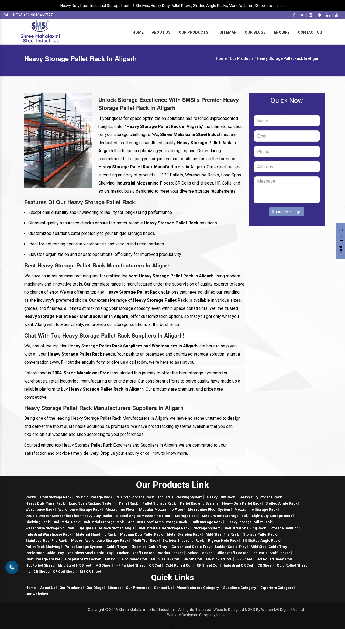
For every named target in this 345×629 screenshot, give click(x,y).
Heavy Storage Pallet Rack (249, 522)
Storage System (207, 528)
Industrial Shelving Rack (245, 528)
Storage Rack (186, 516)
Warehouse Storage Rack (79, 510)
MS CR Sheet (90, 571)
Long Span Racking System (92, 503)
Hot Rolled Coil (134, 559)
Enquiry (282, 32)
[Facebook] (294, 15)
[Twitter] (302, 15)
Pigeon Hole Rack (223, 540)
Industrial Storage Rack (104, 522)
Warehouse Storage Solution (50, 528)
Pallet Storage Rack (159, 503)
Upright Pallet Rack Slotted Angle (106, 528)
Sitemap (228, 32)
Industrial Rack (67, 522)
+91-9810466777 (38, 15)
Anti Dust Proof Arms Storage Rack (157, 522)
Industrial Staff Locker (271, 553)
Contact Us (310, 32)
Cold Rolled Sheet (292, 565)
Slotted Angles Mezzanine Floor (143, 516)
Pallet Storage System (83, 547)
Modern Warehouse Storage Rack (99, 540)
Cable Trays (116, 547)
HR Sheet (244, 559)
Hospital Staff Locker (83, 559)
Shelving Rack (38, 522)
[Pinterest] (319, 15)
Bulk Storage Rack (206, 522)
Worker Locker (170, 553)
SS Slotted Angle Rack (261, 540)
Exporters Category (276, 588)
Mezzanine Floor (120, 510)
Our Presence (138, 588)
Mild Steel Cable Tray (269, 547)
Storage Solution (284, 528)
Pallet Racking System (199, 503)
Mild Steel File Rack (222, 534)
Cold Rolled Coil (178, 565)
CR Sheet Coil (208, 565)
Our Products (193, 32)
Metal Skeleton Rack (184, 534)
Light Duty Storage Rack (272, 516)
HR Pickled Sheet (130, 565)
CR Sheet (264, 565)
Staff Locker (143, 553)
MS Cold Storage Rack (135, 497)
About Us (161, 32)
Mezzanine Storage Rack (255, 510)
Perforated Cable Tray (45, 553)
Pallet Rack (128, 503)
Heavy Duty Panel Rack (45, 503)
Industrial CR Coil (238, 565)
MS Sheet (103, 565)
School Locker (200, 553)
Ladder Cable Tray (230, 547)
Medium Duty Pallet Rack (141, 534)
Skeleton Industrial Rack (183, 540)
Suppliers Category (239, 588)
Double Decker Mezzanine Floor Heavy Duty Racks (69, 516)
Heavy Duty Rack (221, 497)
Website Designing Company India (196, 615)
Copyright (96, 609)
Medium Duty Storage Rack (225, 516)
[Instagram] (310, 15)
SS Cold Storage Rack (94, 497)
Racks (31, 497)
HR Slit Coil (192, 559)
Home (138, 32)
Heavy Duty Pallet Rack (241, 503)
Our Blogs (255, 32)
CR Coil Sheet (64, 571)
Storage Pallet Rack (260, 534)
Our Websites (37, 594)
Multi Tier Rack (145, 540)
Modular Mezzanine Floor (161, 510)
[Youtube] (336, 15)
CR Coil (155, 565)
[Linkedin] (328, 15)
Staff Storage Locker (43, 559)
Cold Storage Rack (55, 497)
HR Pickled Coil (219, 559)
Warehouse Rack (40, 510)
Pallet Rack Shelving (43, 547)
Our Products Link (172, 484)
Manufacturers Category (198, 588)
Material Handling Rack (96, 534)
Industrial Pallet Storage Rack (164, 528)
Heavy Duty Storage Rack (260, 497)
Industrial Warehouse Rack (48, 534)
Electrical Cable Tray (149, 547)
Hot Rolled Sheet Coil (274, 559)
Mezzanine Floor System (209, 510)
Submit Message (286, 212)
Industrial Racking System (180, 497)
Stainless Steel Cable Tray (90, 553)
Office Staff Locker (232, 553)
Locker (123, 553)
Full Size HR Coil (165, 559)
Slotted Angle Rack (281, 503)
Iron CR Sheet (37, 571)
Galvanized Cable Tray (191, 547)
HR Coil (111, 559)
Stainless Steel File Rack (46, 540)
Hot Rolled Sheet (40, 565)
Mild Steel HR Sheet (74, 565)
